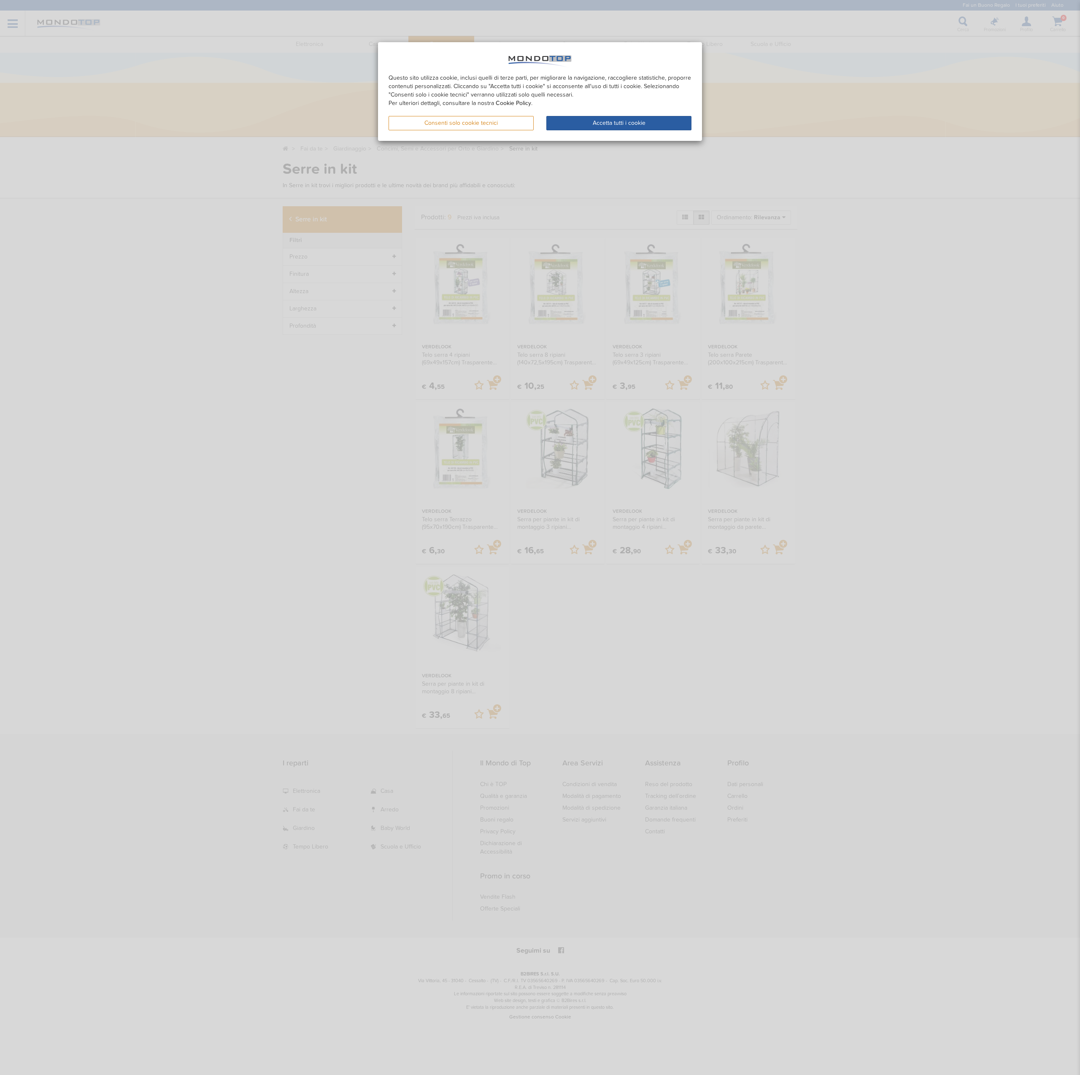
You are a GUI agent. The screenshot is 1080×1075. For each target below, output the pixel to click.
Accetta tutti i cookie (619, 123)
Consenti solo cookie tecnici (461, 123)
